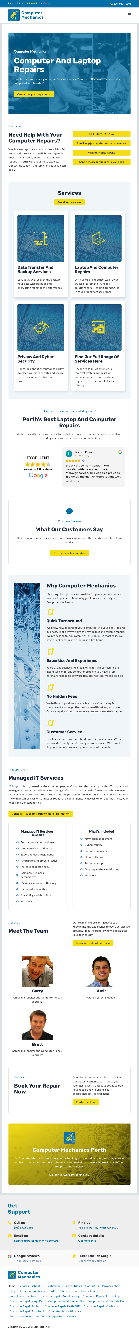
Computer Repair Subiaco (25, 1306)
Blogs (12, 1290)
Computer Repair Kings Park (27, 1301)
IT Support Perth (18, 786)
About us (38, 1285)
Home (11, 1285)
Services (24, 1285)
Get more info (87, 1240)
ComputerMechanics (32, 15)
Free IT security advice (87, 1290)
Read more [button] (72, 481)
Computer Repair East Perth (27, 1311)
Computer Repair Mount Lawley (59, 1296)
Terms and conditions (33, 1290)
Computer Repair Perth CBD (62, 1306)
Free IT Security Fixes (22, 1296)
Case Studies (74, 1285)
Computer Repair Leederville (66, 1301)
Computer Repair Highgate (64, 1311)
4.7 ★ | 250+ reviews (27, 1260)
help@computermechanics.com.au (36, 1240)
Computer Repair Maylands (101, 1306)
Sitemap (65, 1290)
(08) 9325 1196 (23, 1227)
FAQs (53, 1290)
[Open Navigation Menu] (129, 15)
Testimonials (55, 1285)
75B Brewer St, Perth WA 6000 (98, 1227)
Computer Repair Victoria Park (106, 1301)
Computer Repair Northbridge (101, 1296)
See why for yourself (92, 1260)
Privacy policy (111, 1285)
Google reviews (27, 1256)
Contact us (92, 1285)
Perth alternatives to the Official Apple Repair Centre (42, 1316)
